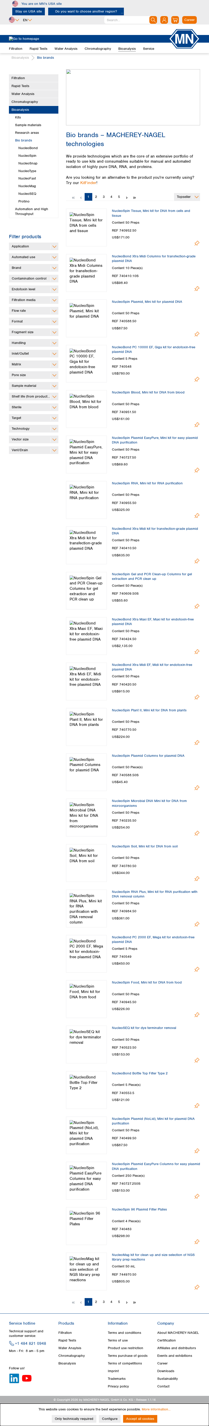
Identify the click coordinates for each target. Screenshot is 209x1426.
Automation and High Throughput (31, 211)
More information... (156, 1409)
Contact (163, 1386)
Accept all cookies (140, 1419)
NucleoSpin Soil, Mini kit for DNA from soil (145, 846)
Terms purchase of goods (128, 1355)
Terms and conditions (124, 1333)
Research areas (27, 132)
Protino (24, 201)
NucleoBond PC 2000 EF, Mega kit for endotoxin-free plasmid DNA (153, 939)
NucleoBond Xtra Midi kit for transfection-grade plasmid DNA (155, 530)
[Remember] (197, 243)
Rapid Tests (20, 86)
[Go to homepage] (88, 39)
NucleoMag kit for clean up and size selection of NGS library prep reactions (153, 1257)
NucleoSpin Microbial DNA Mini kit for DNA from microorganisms (149, 803)
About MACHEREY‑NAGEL (178, 1333)
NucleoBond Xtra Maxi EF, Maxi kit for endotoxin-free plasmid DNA (153, 621)
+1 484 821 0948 (30, 1343)
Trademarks (117, 1378)
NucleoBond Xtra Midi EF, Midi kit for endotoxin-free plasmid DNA (152, 667)
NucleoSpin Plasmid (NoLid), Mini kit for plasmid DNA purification (153, 1121)
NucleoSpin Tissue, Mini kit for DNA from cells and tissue (151, 213)
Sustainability (167, 1378)
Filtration (18, 78)
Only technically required (74, 1419)
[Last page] (134, 197)
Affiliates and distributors (176, 1348)
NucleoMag (27, 186)
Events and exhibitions (174, 1355)
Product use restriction (125, 1348)
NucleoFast (27, 178)
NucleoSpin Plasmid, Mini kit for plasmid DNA (147, 301)
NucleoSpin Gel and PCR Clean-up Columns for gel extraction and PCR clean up (152, 576)
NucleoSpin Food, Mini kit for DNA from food (147, 982)
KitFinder (88, 182)
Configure (109, 1419)
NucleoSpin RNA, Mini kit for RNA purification (147, 483)
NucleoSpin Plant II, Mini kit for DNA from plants (149, 710)
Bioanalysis (20, 109)
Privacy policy (118, 1386)
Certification (166, 1340)
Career (162, 1363)
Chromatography (24, 102)
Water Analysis (22, 94)
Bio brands (23, 140)
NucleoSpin (27, 155)
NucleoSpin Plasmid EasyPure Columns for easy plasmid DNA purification (156, 1166)
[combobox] (130, 20)
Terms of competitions (125, 1363)
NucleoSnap (27, 163)
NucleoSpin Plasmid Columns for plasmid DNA (148, 755)
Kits (18, 117)
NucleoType (27, 171)
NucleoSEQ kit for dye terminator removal (144, 1028)
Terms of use (118, 1340)
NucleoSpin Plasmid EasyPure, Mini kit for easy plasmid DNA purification (155, 440)
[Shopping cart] (175, 20)
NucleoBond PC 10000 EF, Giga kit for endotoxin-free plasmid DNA (153, 349)
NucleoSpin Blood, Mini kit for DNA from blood (148, 392)
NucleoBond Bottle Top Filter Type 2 (140, 1073)
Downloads (165, 1371)
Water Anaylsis (69, 1348)
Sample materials (28, 125)
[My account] (164, 20)
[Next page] (126, 197)
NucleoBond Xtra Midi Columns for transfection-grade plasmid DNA (153, 258)
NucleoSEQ (27, 193)
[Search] (153, 20)
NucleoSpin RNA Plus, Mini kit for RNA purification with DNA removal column (155, 894)
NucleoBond (28, 148)
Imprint (113, 1371)
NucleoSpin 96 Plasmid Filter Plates (139, 1209)
